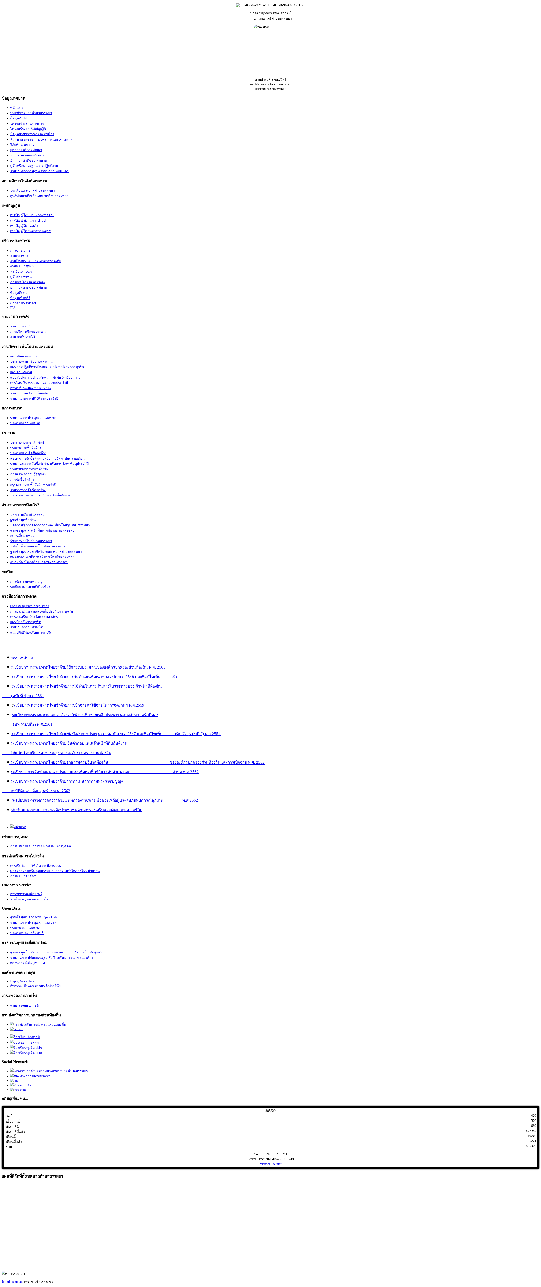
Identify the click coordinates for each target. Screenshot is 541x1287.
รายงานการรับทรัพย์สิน (27, 627)
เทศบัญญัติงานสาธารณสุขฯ (30, 231)
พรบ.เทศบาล (22, 657)
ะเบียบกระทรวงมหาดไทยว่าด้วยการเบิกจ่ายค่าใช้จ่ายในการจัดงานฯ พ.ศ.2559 (79, 705)
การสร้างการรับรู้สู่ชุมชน (28, 474)
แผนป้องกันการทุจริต (25, 622)
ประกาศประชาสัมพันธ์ (27, 933)
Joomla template (12, 1281)
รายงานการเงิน (21, 326)
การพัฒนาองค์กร (23, 876)
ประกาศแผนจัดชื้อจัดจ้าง (28, 453)
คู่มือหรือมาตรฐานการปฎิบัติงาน (34, 166)
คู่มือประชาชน (21, 277)
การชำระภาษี (20, 250)
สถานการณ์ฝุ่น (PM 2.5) (27, 963)
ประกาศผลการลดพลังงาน (29, 469)
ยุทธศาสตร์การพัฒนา (26, 150)
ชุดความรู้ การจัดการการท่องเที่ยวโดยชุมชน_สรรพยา (50, 525)
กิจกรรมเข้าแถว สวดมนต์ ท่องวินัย (35, 986)
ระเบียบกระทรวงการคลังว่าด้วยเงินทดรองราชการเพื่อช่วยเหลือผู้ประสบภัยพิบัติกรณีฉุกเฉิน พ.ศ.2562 (105, 800)
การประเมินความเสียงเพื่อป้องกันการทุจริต (41, 611)
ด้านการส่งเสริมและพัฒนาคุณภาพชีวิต (109, 810)
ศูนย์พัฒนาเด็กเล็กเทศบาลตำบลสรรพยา (39, 196)
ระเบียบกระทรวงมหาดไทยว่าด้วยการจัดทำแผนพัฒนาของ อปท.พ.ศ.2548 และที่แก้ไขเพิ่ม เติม (94, 676)
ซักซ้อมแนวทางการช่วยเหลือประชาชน (44, 810)
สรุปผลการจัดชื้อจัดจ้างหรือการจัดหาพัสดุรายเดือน (47, 458)
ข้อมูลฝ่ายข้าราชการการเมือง (32, 134)
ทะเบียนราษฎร (21, 271)
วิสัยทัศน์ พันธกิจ (22, 144)
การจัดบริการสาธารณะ (27, 282)
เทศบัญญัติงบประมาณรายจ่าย (32, 215)
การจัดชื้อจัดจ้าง (22, 479)
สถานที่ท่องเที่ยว (22, 536)
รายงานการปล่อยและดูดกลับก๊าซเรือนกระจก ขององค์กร (51, 957)
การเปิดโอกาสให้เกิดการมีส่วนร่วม (35, 865)
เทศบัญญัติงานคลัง (24, 225)
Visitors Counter (270, 1164)
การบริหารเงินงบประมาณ (29, 331)
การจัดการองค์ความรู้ (26, 581)
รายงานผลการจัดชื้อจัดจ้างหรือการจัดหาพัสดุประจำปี (49, 463)
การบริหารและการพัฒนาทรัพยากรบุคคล (40, 846)
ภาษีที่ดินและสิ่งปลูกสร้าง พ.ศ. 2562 (40, 791)
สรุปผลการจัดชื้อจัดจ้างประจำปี (33, 485)
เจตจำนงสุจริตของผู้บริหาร (29, 606)
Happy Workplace (22, 981)
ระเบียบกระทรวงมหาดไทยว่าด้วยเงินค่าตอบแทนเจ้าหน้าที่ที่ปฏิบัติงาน (69, 743)
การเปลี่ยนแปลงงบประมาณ (30, 388)
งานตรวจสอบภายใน (25, 1005)
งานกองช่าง (19, 255)
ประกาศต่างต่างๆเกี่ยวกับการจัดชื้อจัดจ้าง (40, 495)
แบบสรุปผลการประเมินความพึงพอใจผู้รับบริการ (45, 377)
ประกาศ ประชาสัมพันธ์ (27, 442)
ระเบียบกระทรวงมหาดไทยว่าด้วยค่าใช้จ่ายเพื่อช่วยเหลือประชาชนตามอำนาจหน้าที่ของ (85, 715)
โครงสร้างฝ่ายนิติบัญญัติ (28, 129)
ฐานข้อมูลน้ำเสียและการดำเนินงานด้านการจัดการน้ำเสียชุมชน (56, 952)
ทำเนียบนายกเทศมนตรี (27, 155)
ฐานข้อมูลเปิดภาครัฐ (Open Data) (34, 917)
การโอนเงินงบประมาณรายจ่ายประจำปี (39, 382)
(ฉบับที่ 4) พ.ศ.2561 (23, 695)
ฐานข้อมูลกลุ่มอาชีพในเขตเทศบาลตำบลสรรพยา (46, 551)
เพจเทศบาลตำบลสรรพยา (69, 1071)
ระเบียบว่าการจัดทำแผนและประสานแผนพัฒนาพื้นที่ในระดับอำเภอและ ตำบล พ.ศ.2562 (105, 772)
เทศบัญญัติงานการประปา (29, 220)
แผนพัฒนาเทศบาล (24, 356)
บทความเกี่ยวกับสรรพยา (28, 514)
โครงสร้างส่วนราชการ (27, 123)
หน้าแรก (16, 107)
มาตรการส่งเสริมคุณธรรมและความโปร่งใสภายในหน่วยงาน (55, 871)
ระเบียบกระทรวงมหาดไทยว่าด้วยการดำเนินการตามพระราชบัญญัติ (67, 781)
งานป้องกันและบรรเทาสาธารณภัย (35, 261)
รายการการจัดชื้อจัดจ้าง (28, 490)
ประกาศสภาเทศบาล (25, 423)
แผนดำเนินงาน (21, 372)
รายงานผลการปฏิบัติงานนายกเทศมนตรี (39, 171)
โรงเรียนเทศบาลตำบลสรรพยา (32, 190)
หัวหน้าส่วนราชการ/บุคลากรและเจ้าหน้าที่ (41, 139)
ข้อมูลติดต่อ (18, 292)
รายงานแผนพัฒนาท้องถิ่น (29, 393)
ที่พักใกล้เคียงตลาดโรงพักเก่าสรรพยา (37, 546)
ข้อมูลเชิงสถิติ (20, 298)
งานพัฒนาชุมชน (22, 266)
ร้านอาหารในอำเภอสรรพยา (31, 541)
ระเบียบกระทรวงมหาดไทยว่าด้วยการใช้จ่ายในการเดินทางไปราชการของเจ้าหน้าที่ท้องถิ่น (86, 686)
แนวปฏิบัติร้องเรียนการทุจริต (31, 632)
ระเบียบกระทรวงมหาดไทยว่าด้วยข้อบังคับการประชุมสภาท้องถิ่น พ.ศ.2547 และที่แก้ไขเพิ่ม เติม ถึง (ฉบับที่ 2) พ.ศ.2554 (115, 734)
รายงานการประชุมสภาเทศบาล (33, 418)
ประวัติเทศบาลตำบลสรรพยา (31, 113)
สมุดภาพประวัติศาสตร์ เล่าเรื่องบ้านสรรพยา (42, 557)
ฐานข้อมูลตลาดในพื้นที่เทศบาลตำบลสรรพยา (43, 530)
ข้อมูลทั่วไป (18, 118)
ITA (13, 307)
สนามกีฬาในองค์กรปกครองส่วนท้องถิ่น (39, 562)
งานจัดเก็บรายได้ (22, 337)
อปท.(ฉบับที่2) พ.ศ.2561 (32, 724)
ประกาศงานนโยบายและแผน (31, 361)
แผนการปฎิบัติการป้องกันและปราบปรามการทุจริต (47, 367)
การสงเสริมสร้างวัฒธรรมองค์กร (34, 616)
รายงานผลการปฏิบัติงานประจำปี (34, 398)
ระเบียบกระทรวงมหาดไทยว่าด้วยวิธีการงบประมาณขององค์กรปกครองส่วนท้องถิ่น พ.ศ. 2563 (88, 667)
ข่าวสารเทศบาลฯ (23, 303)
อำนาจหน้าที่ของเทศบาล (28, 160)
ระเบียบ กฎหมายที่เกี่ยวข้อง (30, 586)
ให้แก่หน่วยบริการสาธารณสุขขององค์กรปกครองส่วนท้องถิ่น (61, 753)
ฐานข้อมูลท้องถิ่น (23, 520)
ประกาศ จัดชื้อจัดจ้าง (25, 448)
